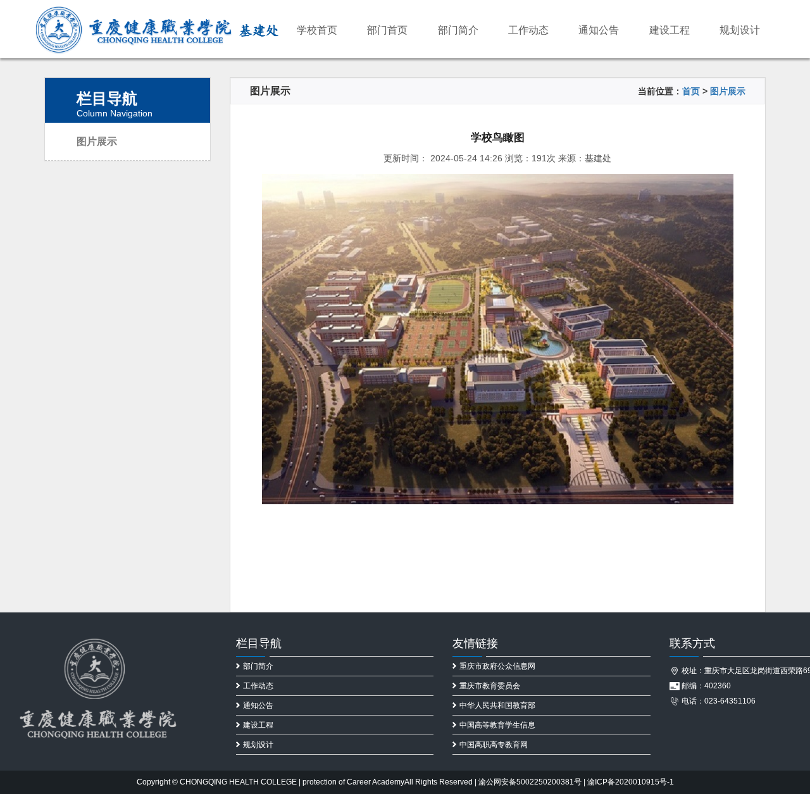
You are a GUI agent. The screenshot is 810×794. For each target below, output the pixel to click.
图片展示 (97, 141)
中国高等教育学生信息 (497, 725)
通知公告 (598, 30)
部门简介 (458, 30)
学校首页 (317, 30)
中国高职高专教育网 (493, 744)
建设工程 (669, 30)
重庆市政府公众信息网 (497, 666)
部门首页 (387, 30)
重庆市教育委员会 (489, 685)
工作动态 (528, 30)
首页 (691, 91)
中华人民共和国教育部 (497, 705)
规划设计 (740, 30)
